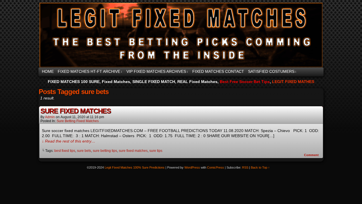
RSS (245, 167)
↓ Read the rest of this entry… (68, 141)
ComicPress (215, 167)
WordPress (192, 167)
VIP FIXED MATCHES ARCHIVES (157, 71)
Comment (312, 155)
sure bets (84, 151)
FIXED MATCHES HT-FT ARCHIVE (90, 71)
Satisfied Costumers (272, 71)
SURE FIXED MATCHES (75, 111)
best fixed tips (64, 151)
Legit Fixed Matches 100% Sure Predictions (179, 35)
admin (50, 117)
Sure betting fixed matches (78, 121)
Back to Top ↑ (260, 167)
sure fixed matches (133, 151)
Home (48, 71)
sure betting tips (105, 151)
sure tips (155, 151)
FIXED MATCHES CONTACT (218, 71)
